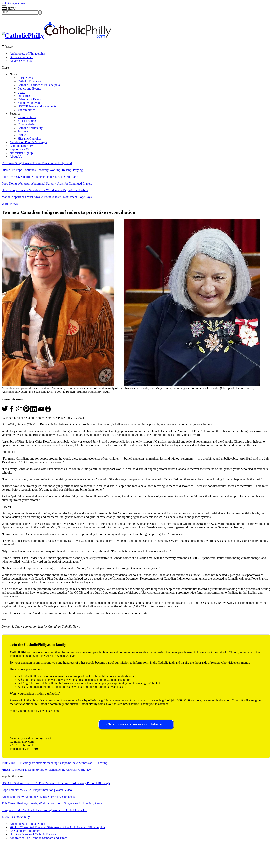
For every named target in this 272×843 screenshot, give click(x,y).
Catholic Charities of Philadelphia (39, 85)
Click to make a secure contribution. (135, 724)
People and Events (29, 88)
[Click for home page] (56, 35)
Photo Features (27, 117)
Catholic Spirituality (30, 128)
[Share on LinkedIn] (33, 411)
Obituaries (24, 95)
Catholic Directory (21, 145)
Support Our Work (21, 149)
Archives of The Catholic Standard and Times (38, 838)
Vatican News (26, 110)
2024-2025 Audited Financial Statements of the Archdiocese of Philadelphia (57, 827)
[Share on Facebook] (12, 411)
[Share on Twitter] (5, 411)
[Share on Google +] (19, 411)
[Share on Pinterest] (26, 411)
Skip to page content (14, 3)
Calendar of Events (30, 99)
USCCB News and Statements (37, 106)
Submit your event (29, 102)
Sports (21, 92)
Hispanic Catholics (29, 138)
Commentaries (27, 124)
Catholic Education (30, 81)
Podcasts (23, 131)
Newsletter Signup (21, 153)
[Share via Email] (41, 411)
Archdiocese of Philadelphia (27, 53)
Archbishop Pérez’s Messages (28, 142)
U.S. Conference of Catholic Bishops (33, 834)
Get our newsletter (21, 57)
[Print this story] (48, 411)
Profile (22, 135)
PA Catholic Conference (25, 830)
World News (10, 203)
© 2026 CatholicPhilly (16, 817)
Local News (25, 77)
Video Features (27, 120)
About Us (16, 156)
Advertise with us (21, 60)
